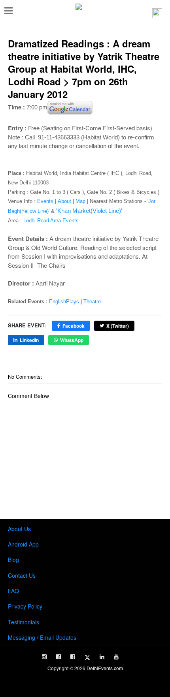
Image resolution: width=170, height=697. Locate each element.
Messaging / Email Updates (42, 637)
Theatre (92, 301)
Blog (13, 560)
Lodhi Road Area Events (51, 221)
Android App (23, 544)
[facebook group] (72, 656)
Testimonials (23, 622)
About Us (19, 529)
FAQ (13, 591)
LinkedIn (29, 340)
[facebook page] (58, 656)
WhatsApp (71, 340)
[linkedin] (102, 656)
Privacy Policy (25, 606)
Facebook (73, 325)
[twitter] (87, 657)
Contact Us (22, 575)
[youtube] (116, 656)
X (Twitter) (117, 325)
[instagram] (44, 656)
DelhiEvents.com (105, 668)
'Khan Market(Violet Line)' (89, 210)
